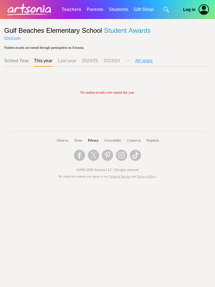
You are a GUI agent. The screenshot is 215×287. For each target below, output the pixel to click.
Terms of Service (120, 176)
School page (12, 38)
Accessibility (112, 140)
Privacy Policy (146, 176)
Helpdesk (152, 140)
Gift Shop (144, 9)
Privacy (93, 140)
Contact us (134, 140)
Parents (95, 9)
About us (62, 140)
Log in (189, 9)
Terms (78, 140)
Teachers (71, 9)
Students (118, 9)
